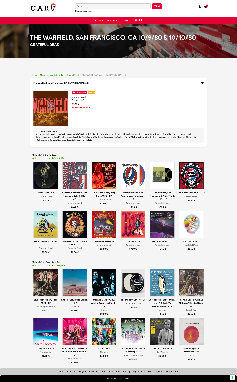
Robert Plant (191, 310)
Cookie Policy (144, 371)
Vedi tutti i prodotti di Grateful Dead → (51, 158)
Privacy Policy (129, 371)
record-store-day (56, 75)
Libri (115, 20)
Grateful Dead (73, 75)
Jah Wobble (162, 352)
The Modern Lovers (133, 303)
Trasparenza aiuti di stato (165, 371)
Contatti (126, 20)
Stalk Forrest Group (133, 355)
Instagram (82, 371)
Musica (99, 20)
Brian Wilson (46, 352)
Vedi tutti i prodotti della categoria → (50, 265)
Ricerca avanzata (83, 11)
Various (162, 310)
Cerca (157, 6)
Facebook (94, 371)
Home (34, 75)
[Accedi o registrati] (200, 7)
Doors (104, 310)
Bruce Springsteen (46, 306)
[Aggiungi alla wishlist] (202, 83)
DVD (108, 20)
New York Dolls (75, 358)
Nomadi (104, 352)
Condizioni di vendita (111, 371)
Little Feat (75, 306)
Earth (191, 355)
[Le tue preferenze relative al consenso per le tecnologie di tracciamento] (232, 377)
